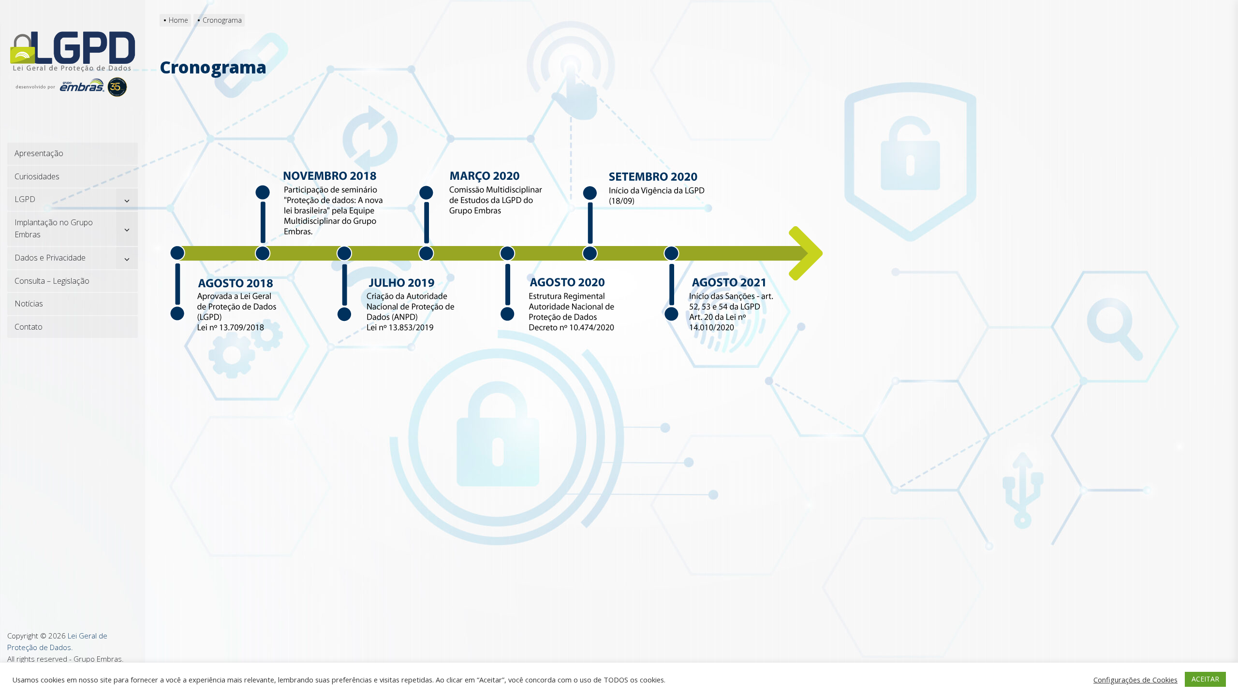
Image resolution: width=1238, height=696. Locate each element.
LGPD (25, 199)
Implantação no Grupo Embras (54, 228)
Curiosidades (37, 176)
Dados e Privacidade (50, 257)
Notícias (29, 303)
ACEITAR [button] (1205, 678)
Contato (29, 326)
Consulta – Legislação (52, 281)
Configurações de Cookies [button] (1135, 679)
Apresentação (39, 153)
